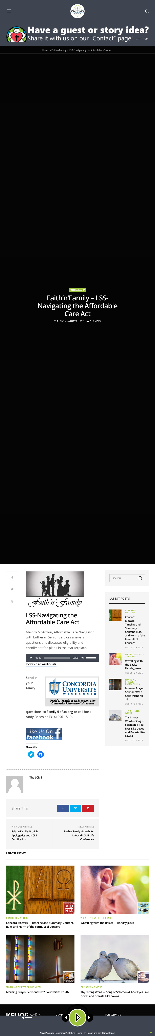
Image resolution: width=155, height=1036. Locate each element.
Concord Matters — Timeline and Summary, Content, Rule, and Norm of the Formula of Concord (135, 630)
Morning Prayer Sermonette (132, 682)
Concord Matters (130, 611)
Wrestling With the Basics (134, 655)
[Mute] (83, 658)
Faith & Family (77, 290)
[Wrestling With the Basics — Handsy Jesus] (115, 659)
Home (45, 50)
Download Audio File (41, 664)
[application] (62, 658)
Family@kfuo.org (60, 711)
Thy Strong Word (132, 712)
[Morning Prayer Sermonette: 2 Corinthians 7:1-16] (115, 684)
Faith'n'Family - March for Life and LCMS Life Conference (79, 835)
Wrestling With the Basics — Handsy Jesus (134, 664)
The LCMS (59, 321)
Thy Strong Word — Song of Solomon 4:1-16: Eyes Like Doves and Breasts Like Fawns (135, 727)
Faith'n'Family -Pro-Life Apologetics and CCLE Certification (25, 835)
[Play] (31, 658)
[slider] (91, 657)
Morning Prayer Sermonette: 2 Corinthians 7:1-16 (134, 693)
